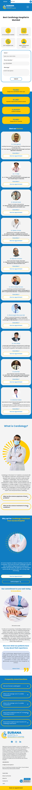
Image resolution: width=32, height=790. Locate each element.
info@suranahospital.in (8, 764)
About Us (4, 778)
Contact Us (5, 781)
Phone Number (8, 60)
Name (6, 53)
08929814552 (5, 762)
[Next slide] (30, 673)
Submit (16, 79)
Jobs (3, 783)
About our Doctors (6, 776)
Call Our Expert (14, 581)
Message (7, 67)
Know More (16, 153)
